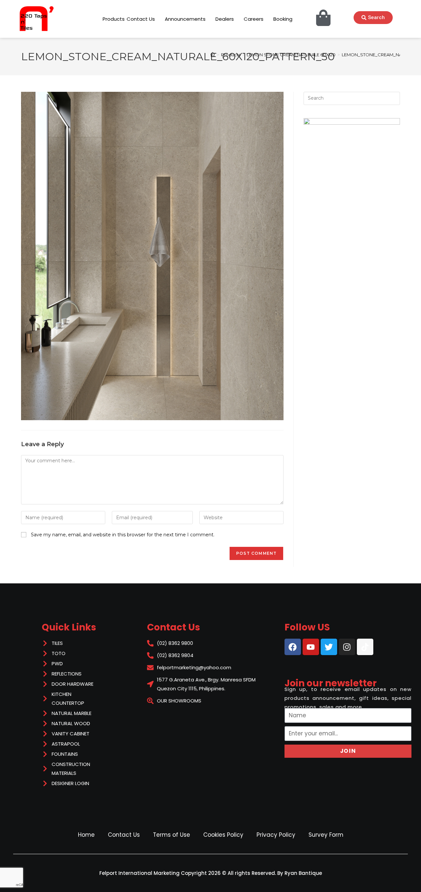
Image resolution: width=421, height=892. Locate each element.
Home (86, 835)
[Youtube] (311, 647)
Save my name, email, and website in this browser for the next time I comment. (122, 535)
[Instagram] (347, 647)
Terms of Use (171, 835)
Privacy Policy (276, 835)
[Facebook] (293, 647)
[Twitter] (329, 647)
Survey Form (326, 835)
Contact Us (124, 835)
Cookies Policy (223, 835)
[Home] (212, 54)
